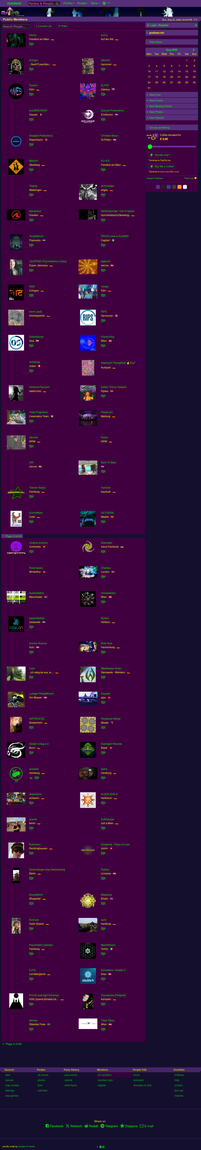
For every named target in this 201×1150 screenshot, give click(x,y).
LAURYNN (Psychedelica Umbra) (48, 261)
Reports (68, 1080)
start (7, 1075)
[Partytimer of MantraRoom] (103, 953)
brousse (105, 693)
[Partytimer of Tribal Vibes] (103, 1029)
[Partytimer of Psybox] (103, 878)
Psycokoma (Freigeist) (113, 995)
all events (43, 1075)
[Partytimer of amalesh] (37, 777)
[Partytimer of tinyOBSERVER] (31, 119)
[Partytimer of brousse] (103, 702)
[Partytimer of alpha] (103, 777)
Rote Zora (106, 643)
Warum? (33, 160)
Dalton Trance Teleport (113, 387)
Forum (136, 1075)
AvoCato (34, 920)
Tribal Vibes (107, 1020)
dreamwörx (35, 794)
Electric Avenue (38, 643)
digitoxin (105, 261)
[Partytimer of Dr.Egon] (31, 69)
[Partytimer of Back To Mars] (103, 471)
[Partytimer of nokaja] (103, 295)
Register (102, 1085)
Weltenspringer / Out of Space (117, 211)
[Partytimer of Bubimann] (31, 853)
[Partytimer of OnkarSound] (31, 345)
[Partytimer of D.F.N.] (31, 979)
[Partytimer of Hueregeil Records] (103, 752)
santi (103, 920)
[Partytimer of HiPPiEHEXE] (31, 727)
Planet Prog (107, 336)
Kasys (104, 437)
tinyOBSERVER (38, 110)
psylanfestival (36, 618)
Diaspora (131, 1126)
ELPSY (105, 85)
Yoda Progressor (38, 412)
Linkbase (179, 1075)
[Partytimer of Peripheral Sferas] (103, 727)
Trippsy (33, 186)
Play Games (11, 1095)
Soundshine (36, 894)
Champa (106, 568)
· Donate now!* (161, 155)
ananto (33, 819)
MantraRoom (108, 945)
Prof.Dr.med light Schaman (44, 995)
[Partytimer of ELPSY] (103, 94)
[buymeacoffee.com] (169, 171)
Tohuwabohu (108, 593)
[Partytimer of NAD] (31, 295)
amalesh (34, 769)
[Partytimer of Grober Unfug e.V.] (31, 752)
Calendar (42, 1090)
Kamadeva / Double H (113, 970)
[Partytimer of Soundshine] (31, 903)
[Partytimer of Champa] (103, 576)
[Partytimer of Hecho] (31, 44)
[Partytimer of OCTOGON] (103, 521)
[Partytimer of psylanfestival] (31, 627)
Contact (178, 1085)
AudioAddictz (36, 593)
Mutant (105, 618)
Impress (178, 1095)
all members (104, 1075)
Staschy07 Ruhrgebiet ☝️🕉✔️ (118, 363)
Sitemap (9, 1090)
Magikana (106, 894)
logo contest (12, 1085)
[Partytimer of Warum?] (31, 169)
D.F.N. (32, 970)
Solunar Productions (112, 110)
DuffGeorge (107, 819)
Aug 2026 (171, 50)
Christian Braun (109, 135)
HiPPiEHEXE (37, 718)
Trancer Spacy (37, 487)
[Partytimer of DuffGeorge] (103, 828)
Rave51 (33, 85)
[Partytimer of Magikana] (103, 903)
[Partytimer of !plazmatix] (103, 551)
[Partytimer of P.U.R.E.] (103, 169)
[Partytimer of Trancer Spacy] (31, 496)
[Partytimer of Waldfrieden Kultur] (103, 677)
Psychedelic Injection (41, 945)
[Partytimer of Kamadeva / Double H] (103, 979)
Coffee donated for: (170, 135)
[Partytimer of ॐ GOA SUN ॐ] (103, 803)
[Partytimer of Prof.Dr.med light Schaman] (31, 1004)
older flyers (71, 1085)
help (176, 1080)
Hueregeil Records (111, 744)
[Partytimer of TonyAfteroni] (31, 245)
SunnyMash (36, 512)
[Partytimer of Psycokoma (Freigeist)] (103, 1004)
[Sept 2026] (193, 50)
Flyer (40, 1085)
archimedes (107, 186)
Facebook (56, 1126)
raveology (34, 362)
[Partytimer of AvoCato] (31, 928)
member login (105, 1080)
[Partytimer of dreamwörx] (31, 803)
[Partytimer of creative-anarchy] (31, 551)
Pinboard (138, 1080)
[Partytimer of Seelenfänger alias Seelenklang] (31, 878)
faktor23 (105, 60)
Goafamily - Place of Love (115, 844)
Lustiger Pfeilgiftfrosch (41, 693)
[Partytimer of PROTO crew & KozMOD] (103, 245)
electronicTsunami (39, 387)
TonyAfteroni (36, 236)
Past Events (71, 1075)
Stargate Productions (41, 135)
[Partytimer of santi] (103, 928)
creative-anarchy (38, 542)
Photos (41, 1080)
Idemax (33, 1020)
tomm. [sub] (35, 311)
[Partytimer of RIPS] (103, 320)
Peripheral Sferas (110, 718)
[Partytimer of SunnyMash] (31, 521)
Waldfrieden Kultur (111, 668)
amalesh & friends (26, 1146)
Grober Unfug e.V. (39, 744)
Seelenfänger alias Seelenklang (47, 869)
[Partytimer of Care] (31, 677)
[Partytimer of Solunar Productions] (103, 119)
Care (32, 668)
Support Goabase (155, 178)
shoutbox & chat (142, 1085)
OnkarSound (36, 336)
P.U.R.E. (105, 160)
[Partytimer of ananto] (31, 828)
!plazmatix (106, 542)
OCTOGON (107, 512)
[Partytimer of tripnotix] (31, 446)
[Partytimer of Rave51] (31, 94)
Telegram (111, 1126)
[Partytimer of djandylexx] (31, 220)
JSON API (178, 1090)
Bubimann (35, 844)
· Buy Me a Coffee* (163, 166)
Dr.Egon (33, 60)
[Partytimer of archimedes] (103, 195)
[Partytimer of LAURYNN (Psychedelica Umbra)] (31, 270)
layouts (9, 1080)
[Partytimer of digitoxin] (103, 270)
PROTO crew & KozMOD (115, 236)
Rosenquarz (36, 568)
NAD (32, 286)
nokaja (105, 286)
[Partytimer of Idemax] (31, 1029)
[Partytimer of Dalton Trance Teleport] (103, 396)
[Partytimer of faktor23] (103, 69)
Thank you (189, 178)
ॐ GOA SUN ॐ (109, 794)
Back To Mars (108, 462)
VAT (31, 462)
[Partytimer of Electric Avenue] (31, 652)
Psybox (105, 869)
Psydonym (107, 412)
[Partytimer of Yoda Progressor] (31, 421)
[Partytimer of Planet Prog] (103, 345)
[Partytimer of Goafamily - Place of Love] (103, 853)
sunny (104, 35)
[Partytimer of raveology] (31, 371)
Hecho (33, 35)
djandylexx (35, 211)
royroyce (106, 487)
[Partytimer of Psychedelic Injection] (31, 953)
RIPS (104, 311)
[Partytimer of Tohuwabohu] (103, 602)
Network (76, 1126)
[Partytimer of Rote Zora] (103, 652)
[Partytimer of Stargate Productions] (31, 144)
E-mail (148, 1126)
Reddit (93, 1126)
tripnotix (33, 437)
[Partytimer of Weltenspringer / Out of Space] (103, 220)
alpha (104, 769)
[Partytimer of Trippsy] (31, 195)
